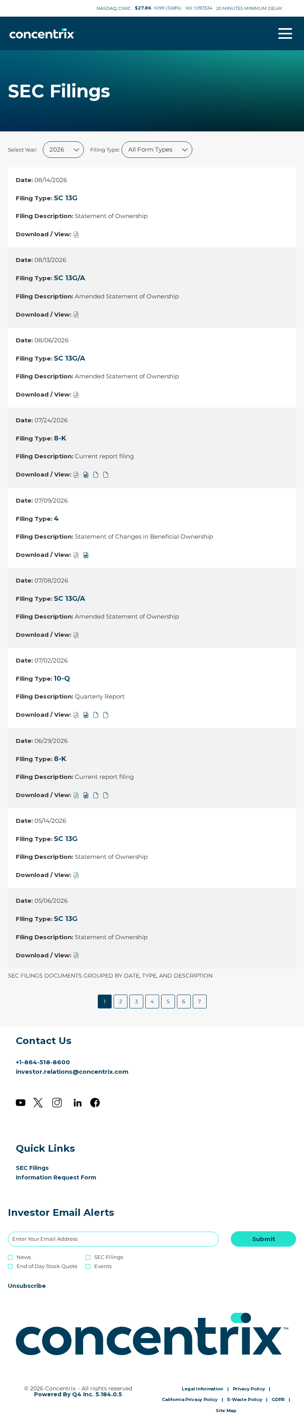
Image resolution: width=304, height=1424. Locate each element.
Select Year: (22, 149)
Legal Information (202, 1389)
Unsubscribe (27, 1285)
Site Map (226, 1411)
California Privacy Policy (190, 1399)
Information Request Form (68, 1177)
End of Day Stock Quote (47, 1266)
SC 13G (66, 198)
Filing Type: (105, 149)
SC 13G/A (69, 278)
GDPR (278, 1399)
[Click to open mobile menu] (285, 33)
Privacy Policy (249, 1389)
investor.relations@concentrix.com (72, 1071)
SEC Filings (44, 1168)
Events (103, 1266)
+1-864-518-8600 (43, 1062)
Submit (263, 1239)
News (24, 1257)
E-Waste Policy (244, 1399)
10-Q (62, 678)
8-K (60, 438)
